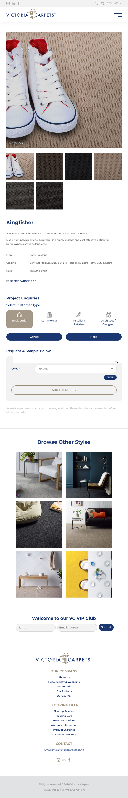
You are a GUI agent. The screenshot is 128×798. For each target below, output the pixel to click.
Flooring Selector (64, 711)
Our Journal (64, 695)
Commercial (49, 320)
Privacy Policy (51, 789)
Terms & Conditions (74, 789)
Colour (16, 368)
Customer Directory (64, 734)
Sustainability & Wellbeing (64, 681)
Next (93, 336)
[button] (116, 361)
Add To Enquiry (64, 390)
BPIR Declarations (64, 720)
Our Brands (64, 686)
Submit (106, 627)
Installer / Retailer (78, 322)
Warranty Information (64, 725)
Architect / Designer (108, 322)
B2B (109, 3)
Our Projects (64, 691)
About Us (64, 677)
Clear (110, 377)
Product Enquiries (64, 729)
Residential (19, 320)
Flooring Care (64, 715)
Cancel (34, 336)
